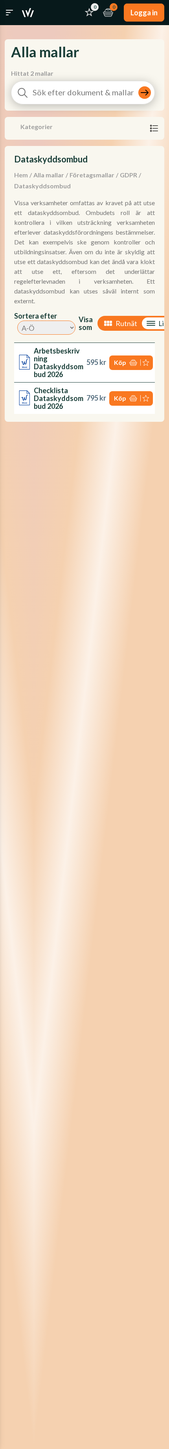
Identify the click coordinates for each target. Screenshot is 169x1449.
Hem (21, 175)
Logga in (144, 12)
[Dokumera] (28, 12)
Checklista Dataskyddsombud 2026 (58, 398)
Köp (120, 362)
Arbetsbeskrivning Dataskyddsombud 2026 (58, 362)
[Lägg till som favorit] (146, 362)
